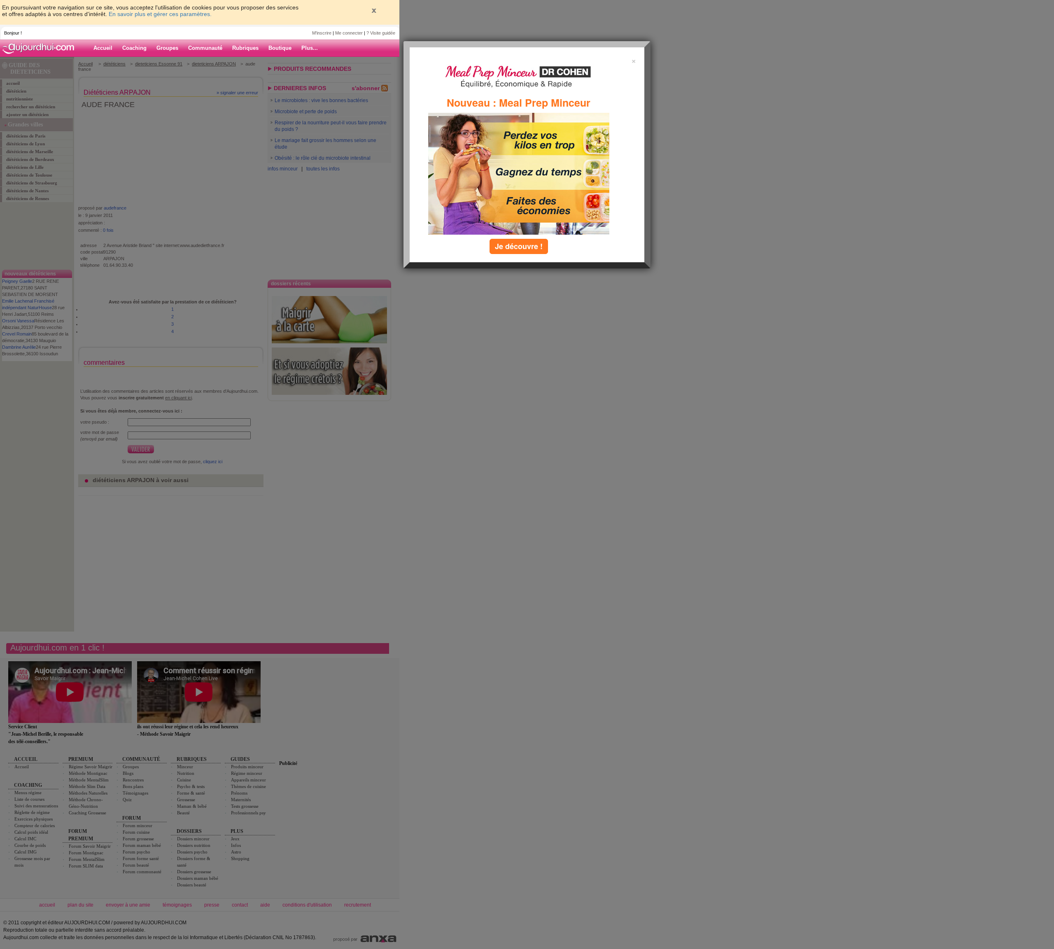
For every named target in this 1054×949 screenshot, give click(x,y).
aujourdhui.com (41, 48)
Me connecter (349, 32)
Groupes (167, 48)
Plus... (309, 48)
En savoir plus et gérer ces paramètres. (160, 14)
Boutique (279, 48)
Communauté (205, 48)
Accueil (102, 48)
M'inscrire (321, 32)
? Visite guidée (380, 32)
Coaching (134, 48)
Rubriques (245, 48)
